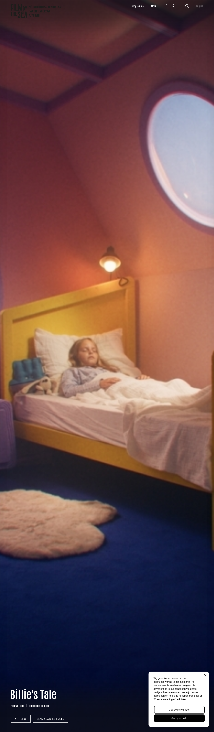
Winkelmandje (166, 6)
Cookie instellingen (179, 709)
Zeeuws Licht (180, 6)
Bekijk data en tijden (50, 718)
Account (173, 6)
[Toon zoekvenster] (187, 6)
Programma (138, 6)
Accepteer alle (179, 718)
